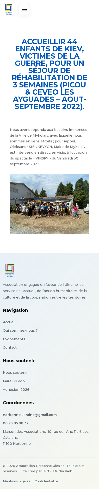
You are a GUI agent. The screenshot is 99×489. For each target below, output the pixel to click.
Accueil (9, 322)
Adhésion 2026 (16, 389)
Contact (10, 347)
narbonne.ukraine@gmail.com (30, 415)
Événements (14, 339)
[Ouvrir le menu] (24, 9)
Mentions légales (16, 481)
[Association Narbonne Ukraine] (8, 9)
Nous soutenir (15, 372)
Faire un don (14, 381)
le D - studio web (58, 471)
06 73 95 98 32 (16, 423)
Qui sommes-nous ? (20, 330)
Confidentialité (46, 481)
